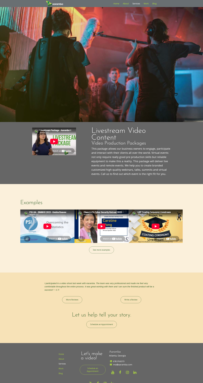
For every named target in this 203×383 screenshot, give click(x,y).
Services (136, 3)
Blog (154, 3)
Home (116, 3)
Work (146, 3)
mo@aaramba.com (122, 364)
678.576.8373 (118, 361)
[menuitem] (116, 3)
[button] (101, 249)
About (126, 3)
